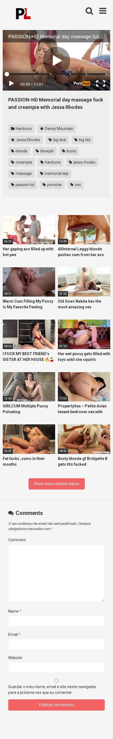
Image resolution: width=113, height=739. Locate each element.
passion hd (24, 184)
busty (71, 151)
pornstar (54, 184)
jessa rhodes (84, 162)
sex (77, 184)
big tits (84, 140)
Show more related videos (56, 484)
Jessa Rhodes (27, 140)
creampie (23, 162)
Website (15, 658)
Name (14, 611)
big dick (59, 140)
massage (23, 173)
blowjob (46, 151)
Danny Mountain (58, 128)
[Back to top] (102, 728)
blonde (21, 151)
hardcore (52, 162)
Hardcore (23, 128)
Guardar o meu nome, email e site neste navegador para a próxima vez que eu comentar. (52, 690)
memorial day (56, 173)
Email (14, 634)
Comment (17, 540)
